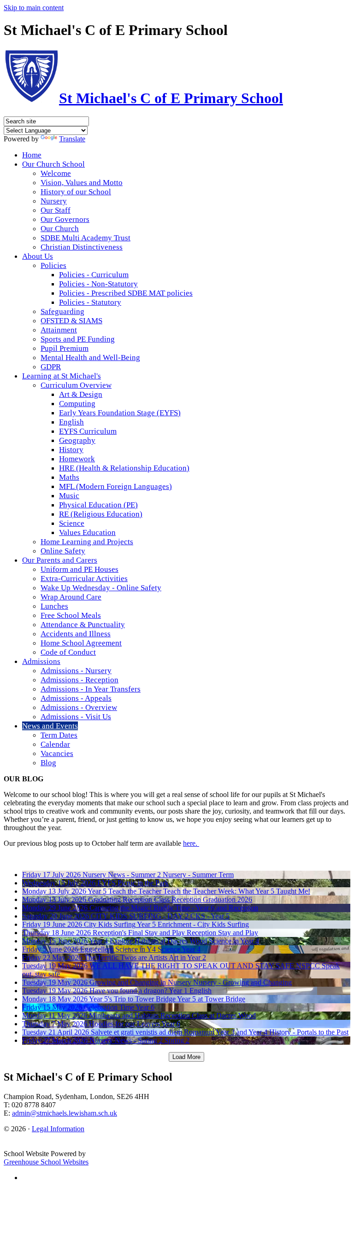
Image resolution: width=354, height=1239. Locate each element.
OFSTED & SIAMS (71, 320)
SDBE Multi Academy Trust (85, 237)
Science (71, 523)
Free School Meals (71, 615)
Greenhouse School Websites (46, 1162)
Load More (186, 1056)
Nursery (54, 201)
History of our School (76, 191)
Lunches (54, 606)
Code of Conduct (68, 652)
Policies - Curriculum (94, 274)
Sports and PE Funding (78, 339)
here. (191, 843)
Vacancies (57, 753)
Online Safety (63, 551)
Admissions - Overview (79, 707)
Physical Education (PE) (98, 504)
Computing (77, 403)
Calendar (55, 744)
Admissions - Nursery (76, 670)
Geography (77, 440)
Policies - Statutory (90, 302)
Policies (53, 265)
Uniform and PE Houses (79, 569)
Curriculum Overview (76, 385)
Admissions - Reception (79, 679)
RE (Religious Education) (100, 514)
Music (69, 495)
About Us (37, 256)
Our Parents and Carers (59, 560)
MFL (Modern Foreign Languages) (115, 486)
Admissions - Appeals (76, 698)
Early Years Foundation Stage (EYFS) (120, 412)
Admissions (41, 661)
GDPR (51, 366)
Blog (48, 762)
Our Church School (53, 164)
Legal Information (58, 1129)
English (71, 422)
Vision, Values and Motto (82, 182)
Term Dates (59, 735)
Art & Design (80, 394)
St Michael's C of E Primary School (171, 98)
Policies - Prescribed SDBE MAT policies (126, 293)
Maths (69, 477)
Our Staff (56, 210)
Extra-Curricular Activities (84, 578)
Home (31, 155)
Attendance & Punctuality (83, 624)
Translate (72, 139)
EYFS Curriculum (88, 431)
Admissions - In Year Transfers (91, 689)
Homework (77, 458)
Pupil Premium (64, 348)
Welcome (56, 173)
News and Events (50, 725)
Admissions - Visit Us (76, 716)
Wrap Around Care (71, 597)
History (71, 449)
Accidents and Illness (76, 633)
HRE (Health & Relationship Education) (124, 468)
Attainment (59, 330)
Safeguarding (62, 311)
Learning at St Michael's (61, 376)
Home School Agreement (81, 643)
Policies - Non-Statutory (98, 283)
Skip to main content (34, 8)
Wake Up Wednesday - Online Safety (101, 587)
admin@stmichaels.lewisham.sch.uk (64, 1113)
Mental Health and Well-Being (90, 357)
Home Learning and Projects (87, 541)
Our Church (60, 228)
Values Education (87, 532)
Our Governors (65, 219)
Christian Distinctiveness (82, 247)
